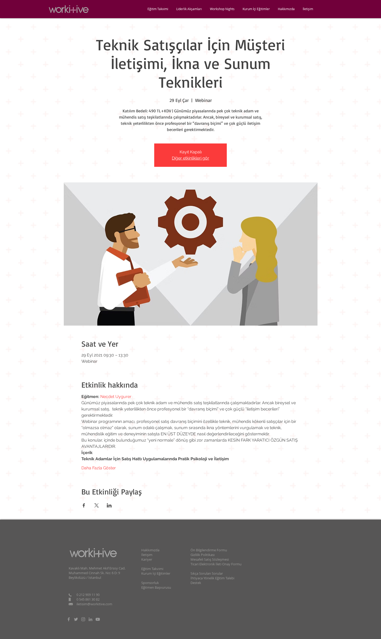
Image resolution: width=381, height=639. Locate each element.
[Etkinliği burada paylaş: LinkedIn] (109, 505)
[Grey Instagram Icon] (83, 619)
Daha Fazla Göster (98, 467)
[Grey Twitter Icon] (76, 619)
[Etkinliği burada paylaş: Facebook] (83, 505)
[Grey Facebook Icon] (68, 619)
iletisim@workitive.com (94, 604)
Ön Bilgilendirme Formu (208, 550)
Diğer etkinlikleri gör (190, 158)
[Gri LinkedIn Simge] (90, 619)
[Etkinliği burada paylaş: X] (96, 505)
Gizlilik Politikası (202, 554)
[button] (286, 8)
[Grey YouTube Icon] (97, 619)
